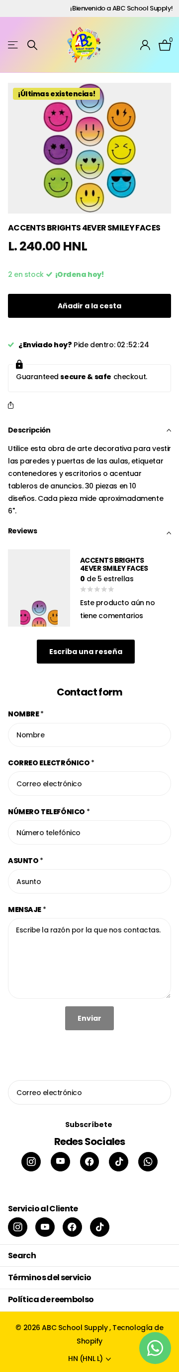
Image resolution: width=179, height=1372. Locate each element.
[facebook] (89, 1161)
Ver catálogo (13, 45)
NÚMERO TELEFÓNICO (49, 812)
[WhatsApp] (148, 1161)
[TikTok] (118, 1161)
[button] (12, 406)
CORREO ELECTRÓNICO (51, 763)
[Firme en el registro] (145, 45)
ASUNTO (25, 861)
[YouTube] (60, 1161)
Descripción (29, 430)
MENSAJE (27, 910)
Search (22, 1255)
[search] (32, 45)
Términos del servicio (49, 1277)
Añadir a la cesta (89, 306)
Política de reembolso (51, 1299)
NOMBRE (26, 714)
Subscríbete (89, 1125)
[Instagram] (31, 1161)
